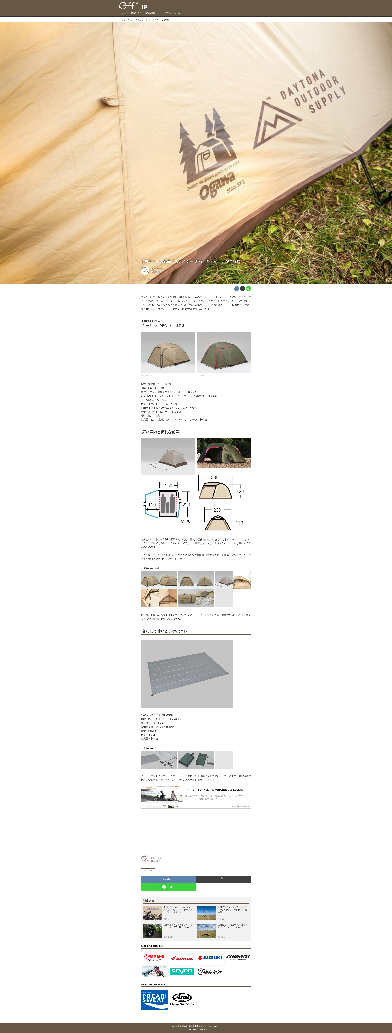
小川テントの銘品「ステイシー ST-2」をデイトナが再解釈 (190, 261)
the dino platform (199, 1029)
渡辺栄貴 (155, 272)
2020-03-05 (157, 269)
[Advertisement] (164, 830)
